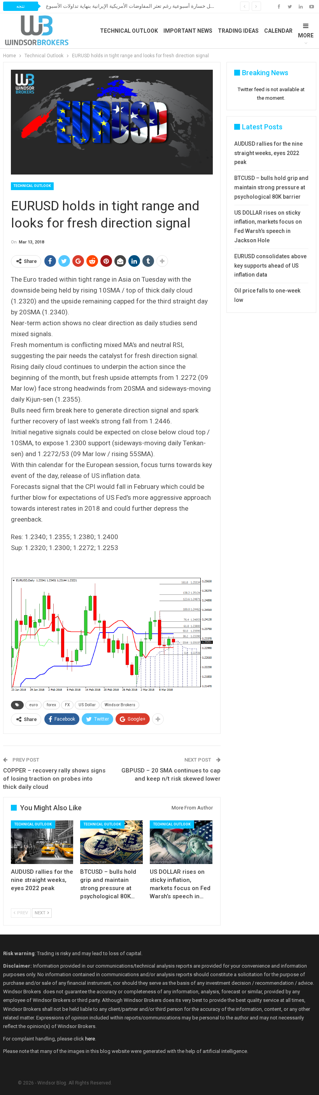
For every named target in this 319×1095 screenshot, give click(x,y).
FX (67, 705)
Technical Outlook (129, 31)
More (306, 35)
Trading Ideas (238, 31)
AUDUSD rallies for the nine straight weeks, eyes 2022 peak (268, 153)
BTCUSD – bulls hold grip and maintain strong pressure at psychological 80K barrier (271, 187)
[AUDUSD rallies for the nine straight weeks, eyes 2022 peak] (42, 842)
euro (33, 705)
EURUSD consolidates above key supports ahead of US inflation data (270, 265)
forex (51, 705)
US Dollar (87, 705)
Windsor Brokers (120, 705)
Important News (187, 31)
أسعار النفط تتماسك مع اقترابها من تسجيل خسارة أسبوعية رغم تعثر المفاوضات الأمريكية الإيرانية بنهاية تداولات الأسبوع (171, 6)
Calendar (278, 31)
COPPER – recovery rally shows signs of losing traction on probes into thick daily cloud (54, 778)
